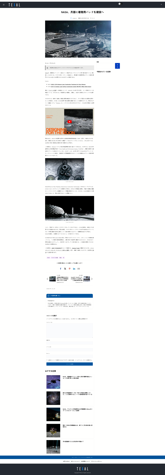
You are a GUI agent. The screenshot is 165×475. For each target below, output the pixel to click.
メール (48, 347)
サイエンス (92, 18)
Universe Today (75, 248)
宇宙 (60, 257)
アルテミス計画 (52, 90)
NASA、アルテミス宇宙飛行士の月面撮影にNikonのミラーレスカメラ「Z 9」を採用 (77, 409)
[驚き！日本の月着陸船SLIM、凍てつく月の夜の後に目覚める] (53, 425)
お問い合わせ (66, 461)
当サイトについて (75, 461)
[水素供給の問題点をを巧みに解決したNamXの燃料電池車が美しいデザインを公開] (52, 277)
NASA (46, 73)
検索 (98, 62)
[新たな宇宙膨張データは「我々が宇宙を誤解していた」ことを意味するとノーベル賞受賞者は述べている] (53, 392)
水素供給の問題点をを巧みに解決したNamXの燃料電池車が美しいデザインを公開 (62, 278)
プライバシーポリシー (96, 461)
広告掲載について (85, 461)
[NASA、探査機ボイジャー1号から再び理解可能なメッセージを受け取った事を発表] (53, 376)
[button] (61, 269)
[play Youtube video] (69, 121)
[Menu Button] (4, 5)
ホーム (46, 63)
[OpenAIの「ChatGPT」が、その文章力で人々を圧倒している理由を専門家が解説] (86, 277)
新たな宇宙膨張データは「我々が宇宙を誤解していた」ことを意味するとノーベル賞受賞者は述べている (77, 393)
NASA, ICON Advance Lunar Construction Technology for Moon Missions (68, 84)
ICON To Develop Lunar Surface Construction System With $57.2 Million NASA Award (71, 86)
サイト (48, 353)
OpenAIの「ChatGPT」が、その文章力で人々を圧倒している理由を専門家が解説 (76, 278)
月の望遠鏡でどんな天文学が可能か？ (73, 441)
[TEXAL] (14, 4)
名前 (48, 340)
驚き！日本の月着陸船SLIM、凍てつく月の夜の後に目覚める (77, 426)
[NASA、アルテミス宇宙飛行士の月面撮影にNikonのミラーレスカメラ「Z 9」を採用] (53, 408)
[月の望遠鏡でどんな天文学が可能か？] (53, 441)
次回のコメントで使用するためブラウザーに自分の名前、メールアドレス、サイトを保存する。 (70, 360)
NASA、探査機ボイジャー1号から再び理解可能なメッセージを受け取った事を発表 (77, 377)
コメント (49, 322)
